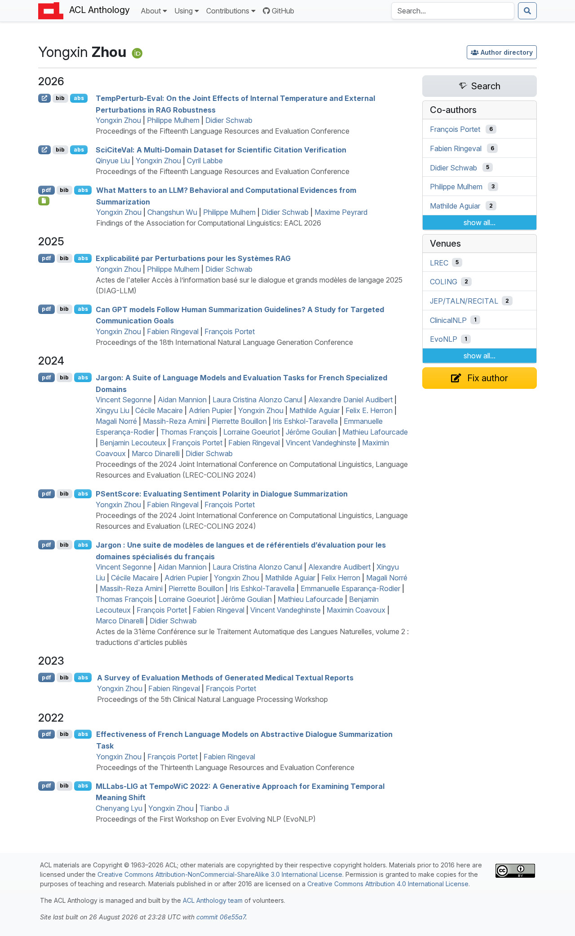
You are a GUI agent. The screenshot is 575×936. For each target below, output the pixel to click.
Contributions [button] (227, 10)
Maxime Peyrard (340, 212)
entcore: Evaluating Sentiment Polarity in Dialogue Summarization (222, 493)
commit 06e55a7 (220, 917)
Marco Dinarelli (156, 453)
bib (60, 98)
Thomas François (188, 431)
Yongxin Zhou (118, 120)
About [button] (151, 10)
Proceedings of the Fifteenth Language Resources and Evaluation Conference (222, 130)
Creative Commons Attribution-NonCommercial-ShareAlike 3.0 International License (219, 874)
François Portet (229, 331)
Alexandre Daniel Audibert (350, 399)
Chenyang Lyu (119, 808)
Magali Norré (116, 421)
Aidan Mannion (182, 399)
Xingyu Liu (112, 410)
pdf (46, 190)
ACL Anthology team (213, 900)
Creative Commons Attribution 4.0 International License (388, 884)
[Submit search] (527, 10)
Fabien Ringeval (173, 331)
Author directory (507, 52)
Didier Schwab (228, 120)
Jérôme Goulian (311, 431)
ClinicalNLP (448, 319)
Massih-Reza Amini (174, 421)
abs (79, 98)
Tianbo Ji (214, 808)
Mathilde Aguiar (314, 410)
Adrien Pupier (210, 410)
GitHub (283, 10)
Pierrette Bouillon (239, 421)
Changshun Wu (172, 212)
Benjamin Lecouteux (133, 442)
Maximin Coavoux (356, 609)
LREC (439, 262)
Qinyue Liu (113, 160)
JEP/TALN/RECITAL (464, 300)
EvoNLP (443, 339)
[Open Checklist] (43, 200)
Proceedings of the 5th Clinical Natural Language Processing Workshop (212, 699)
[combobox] (452, 10)
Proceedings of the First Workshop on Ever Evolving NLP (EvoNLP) (206, 818)
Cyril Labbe (205, 160)
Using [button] (183, 10)
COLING (443, 281)
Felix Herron (340, 577)
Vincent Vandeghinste (321, 442)
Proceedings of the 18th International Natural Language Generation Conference (224, 342)
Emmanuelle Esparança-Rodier (350, 588)
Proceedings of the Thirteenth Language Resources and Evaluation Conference (225, 767)
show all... (479, 222)
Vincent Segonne (124, 399)
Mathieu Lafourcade (375, 431)
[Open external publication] (44, 98)
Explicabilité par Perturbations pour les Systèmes (193, 258)
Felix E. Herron (369, 410)
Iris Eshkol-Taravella (305, 421)
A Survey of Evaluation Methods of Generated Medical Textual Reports (225, 677)
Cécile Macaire (159, 410)
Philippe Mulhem (173, 120)
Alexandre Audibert (339, 566)
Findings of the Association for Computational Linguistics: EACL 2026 (208, 222)
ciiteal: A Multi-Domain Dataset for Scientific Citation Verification (221, 149)
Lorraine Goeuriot (251, 431)
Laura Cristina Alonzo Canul (257, 399)
